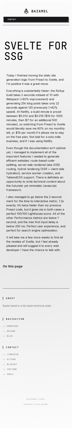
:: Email (8, 374)
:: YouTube (10, 369)
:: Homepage (10, 326)
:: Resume (9, 331)
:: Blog (8, 336)
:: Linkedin (10, 354)
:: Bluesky (10, 364)
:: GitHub (9, 359)
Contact (12, 19)
